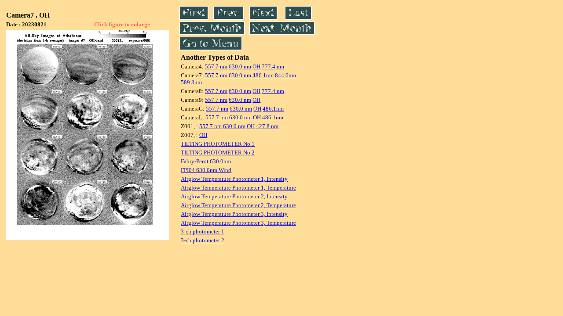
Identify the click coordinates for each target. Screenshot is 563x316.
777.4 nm (273, 66)
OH (256, 66)
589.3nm (191, 82)
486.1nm (263, 75)
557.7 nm (216, 66)
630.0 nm (240, 66)
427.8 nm (267, 126)
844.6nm (285, 75)
